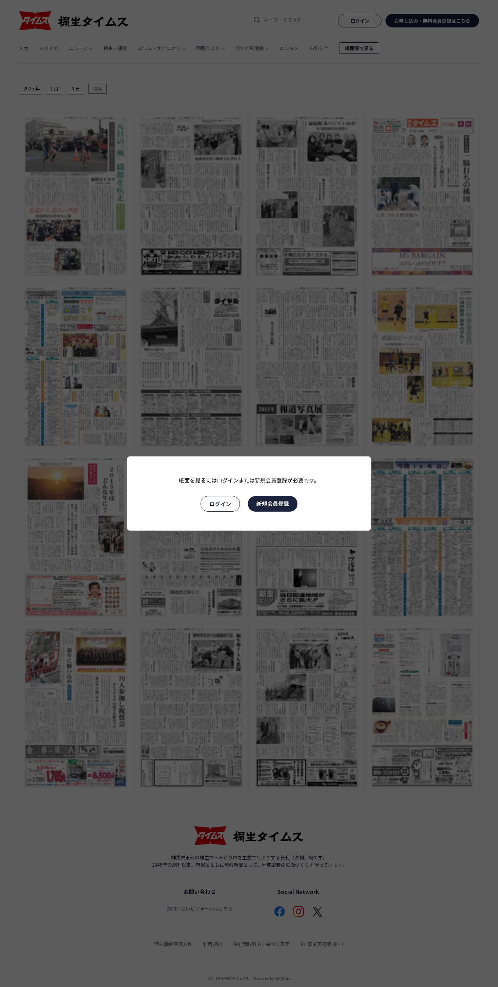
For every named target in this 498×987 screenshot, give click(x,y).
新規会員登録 (272, 503)
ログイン (220, 504)
